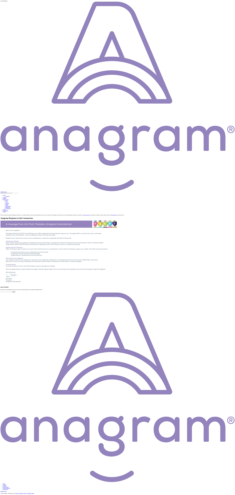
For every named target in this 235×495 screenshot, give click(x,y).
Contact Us (7, 196)
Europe (6, 205)
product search (3, 193)
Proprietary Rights (30, 493)
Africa (6, 200)
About (4, 195)
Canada (6, 204)
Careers (4, 211)
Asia (6, 201)
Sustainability (5, 210)
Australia (7, 202)
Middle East (7, 207)
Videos (4, 209)
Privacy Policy (86, 215)
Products (4, 197)
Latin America (8, 206)
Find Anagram (6, 199)
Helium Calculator (6, 488)
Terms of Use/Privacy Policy (20, 493)
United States (8, 208)
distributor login (3, 191)
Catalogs (4, 198)
